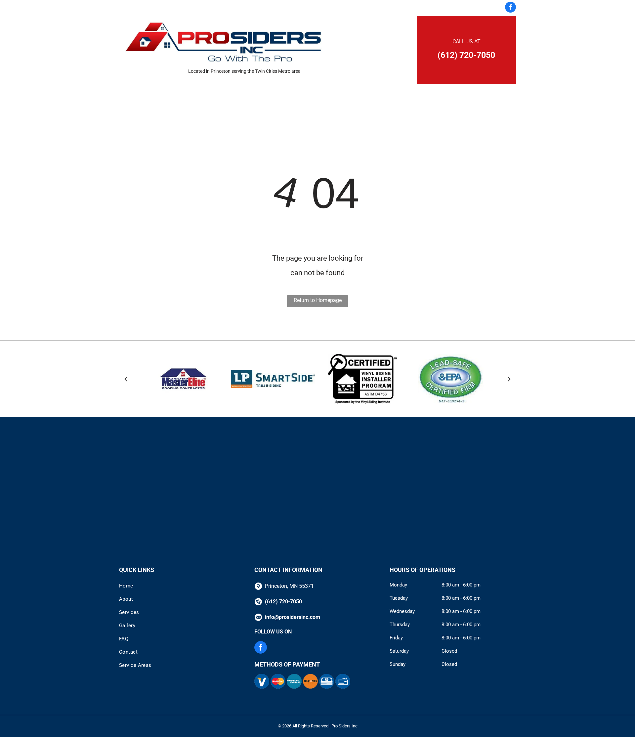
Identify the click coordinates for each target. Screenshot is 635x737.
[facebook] (510, 8)
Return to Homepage (318, 300)
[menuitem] (219, 8)
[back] (126, 378)
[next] (509, 378)
